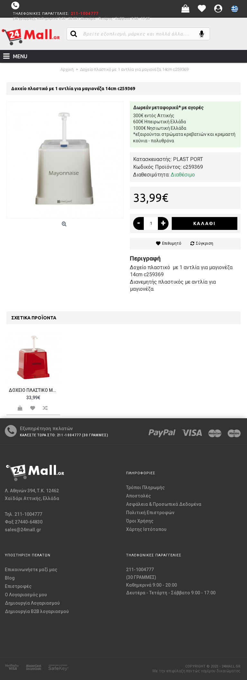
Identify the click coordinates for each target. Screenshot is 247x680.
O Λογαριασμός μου (26, 594)
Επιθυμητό (171, 243)
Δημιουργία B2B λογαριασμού (37, 611)
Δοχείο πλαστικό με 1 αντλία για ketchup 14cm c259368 (34, 390)
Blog (10, 578)
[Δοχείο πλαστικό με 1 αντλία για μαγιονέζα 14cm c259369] (65, 160)
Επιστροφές (18, 586)
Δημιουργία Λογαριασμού (32, 603)
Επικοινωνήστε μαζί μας (31, 569)
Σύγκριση (204, 243)
